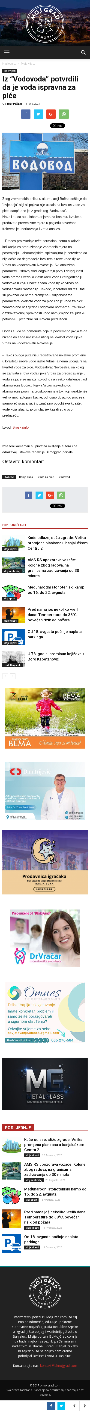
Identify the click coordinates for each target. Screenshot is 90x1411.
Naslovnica (9, 63)
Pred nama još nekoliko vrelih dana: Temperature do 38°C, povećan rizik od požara (53, 614)
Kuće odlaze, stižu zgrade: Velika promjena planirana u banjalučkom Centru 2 (58, 543)
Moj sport (9, 598)
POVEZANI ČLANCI (14, 525)
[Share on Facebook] (51, 1406)
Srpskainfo (20, 427)
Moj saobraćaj (12, 571)
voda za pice (46, 477)
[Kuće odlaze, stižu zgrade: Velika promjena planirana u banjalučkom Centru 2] (13, 543)
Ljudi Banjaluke (13, 665)
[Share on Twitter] (61, 1406)
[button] (83, 52)
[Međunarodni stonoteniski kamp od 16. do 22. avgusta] (13, 593)
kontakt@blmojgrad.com (58, 1365)
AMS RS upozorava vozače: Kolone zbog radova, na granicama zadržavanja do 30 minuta (55, 1169)
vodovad (64, 477)
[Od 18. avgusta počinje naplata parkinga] (13, 637)
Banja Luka (26, 477)
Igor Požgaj (14, 103)
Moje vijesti (28, 63)
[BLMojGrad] (45, 21)
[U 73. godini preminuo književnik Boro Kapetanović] (13, 659)
